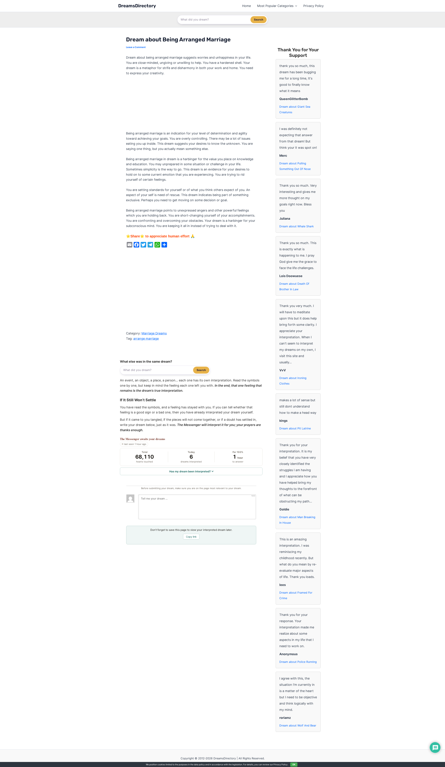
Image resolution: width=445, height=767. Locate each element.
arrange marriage (146, 338)
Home (246, 6)
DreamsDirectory (137, 6)
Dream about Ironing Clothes (292, 380)
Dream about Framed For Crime (295, 595)
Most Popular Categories (275, 6)
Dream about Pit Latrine (295, 428)
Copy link (191, 536)
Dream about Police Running (298, 662)
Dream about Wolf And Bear (297, 725)
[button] (295, 6)
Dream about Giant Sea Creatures (294, 109)
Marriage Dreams (154, 333)
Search (258, 19)
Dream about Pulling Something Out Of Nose (295, 166)
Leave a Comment (136, 47)
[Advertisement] (191, 105)
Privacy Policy (313, 6)
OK (293, 764)
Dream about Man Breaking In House (297, 519)
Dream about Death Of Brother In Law (294, 286)
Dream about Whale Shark (296, 226)
